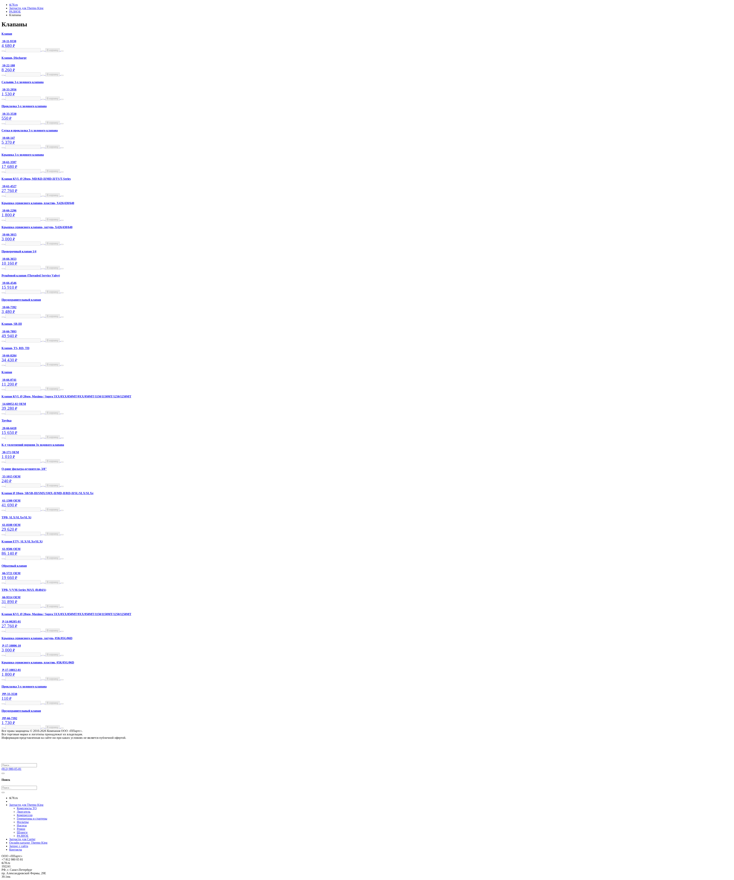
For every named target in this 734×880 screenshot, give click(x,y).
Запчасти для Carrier (22, 839)
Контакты (15, 849)
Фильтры (23, 822)
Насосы (22, 825)
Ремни (21, 829)
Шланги (22, 832)
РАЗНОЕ (22, 835)
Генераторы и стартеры (32, 818)
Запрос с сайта (18, 846)
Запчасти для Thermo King (26, 804)
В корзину (52, 50)
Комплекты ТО (27, 808)
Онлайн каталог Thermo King (28, 842)
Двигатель (23, 811)
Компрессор (24, 815)
